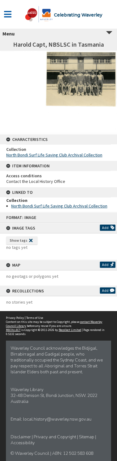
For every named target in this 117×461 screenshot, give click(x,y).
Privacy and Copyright (55, 437)
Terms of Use (34, 318)
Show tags (18, 240)
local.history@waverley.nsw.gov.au (57, 419)
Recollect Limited (70, 330)
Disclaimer (21, 437)
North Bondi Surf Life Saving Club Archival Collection (54, 155)
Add (105, 227)
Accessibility (23, 443)
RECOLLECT (13, 330)
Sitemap (87, 437)
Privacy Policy (15, 318)
